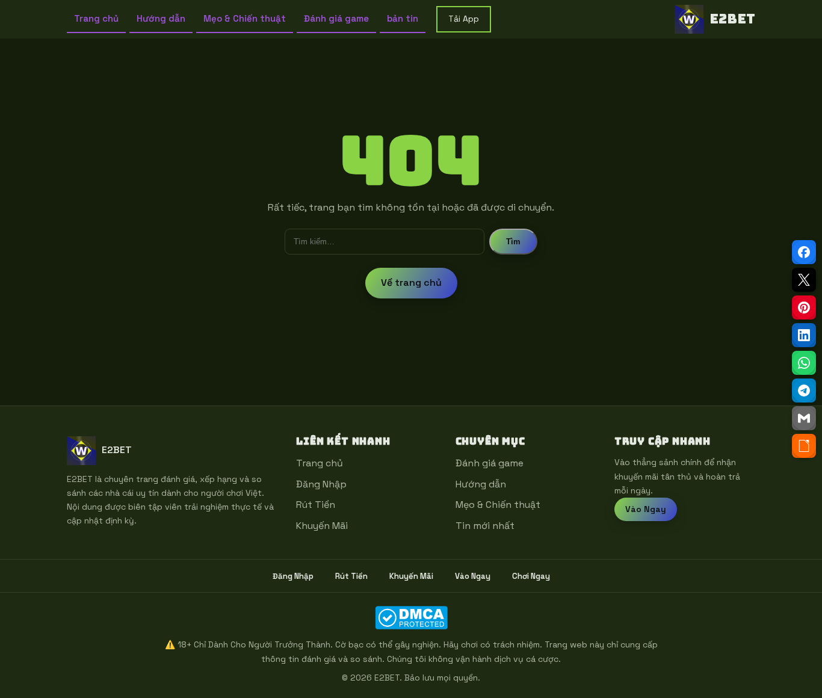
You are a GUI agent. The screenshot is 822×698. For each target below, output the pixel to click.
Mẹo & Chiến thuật (244, 18)
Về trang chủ (411, 282)
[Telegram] (804, 390)
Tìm (513, 241)
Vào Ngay (645, 509)
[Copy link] (804, 446)
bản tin (402, 18)
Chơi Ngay (531, 576)
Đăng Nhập (321, 484)
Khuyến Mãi (322, 525)
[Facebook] (804, 252)
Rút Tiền (315, 504)
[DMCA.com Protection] (411, 617)
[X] (804, 280)
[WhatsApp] (804, 363)
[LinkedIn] (804, 335)
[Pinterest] (804, 307)
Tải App (463, 18)
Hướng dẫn (161, 18)
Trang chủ (96, 18)
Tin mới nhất (485, 525)
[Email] (804, 418)
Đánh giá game (336, 18)
